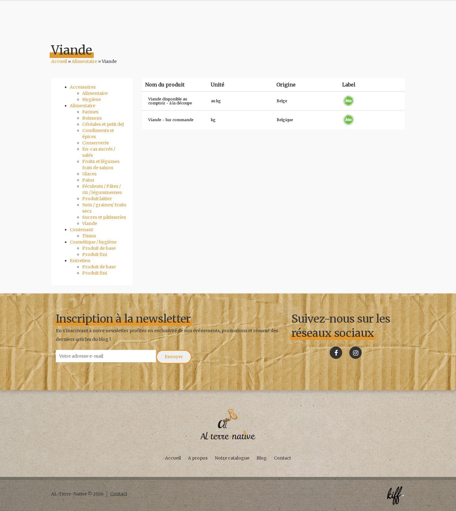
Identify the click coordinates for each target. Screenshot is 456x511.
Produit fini (94, 254)
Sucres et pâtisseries (104, 217)
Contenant (81, 229)
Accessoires (83, 87)
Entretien (80, 260)
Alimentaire (84, 61)
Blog (262, 458)
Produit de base (99, 248)
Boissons (92, 118)
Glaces (89, 174)
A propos (198, 458)
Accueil (59, 61)
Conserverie (95, 143)
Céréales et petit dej (103, 124)
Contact (282, 458)
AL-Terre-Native (228, 424)
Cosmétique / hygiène (93, 242)
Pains (88, 180)
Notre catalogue (232, 458)
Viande (89, 223)
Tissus (89, 236)
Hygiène (91, 99)
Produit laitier (97, 198)
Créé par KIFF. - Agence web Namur (395, 495)
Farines (90, 112)
